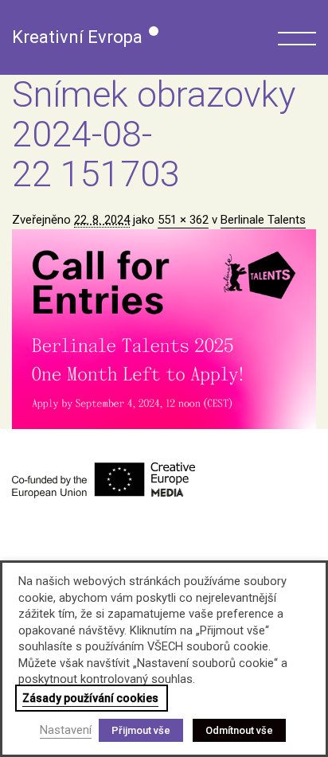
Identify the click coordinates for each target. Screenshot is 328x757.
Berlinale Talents (263, 220)
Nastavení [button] (66, 730)
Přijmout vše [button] (140, 730)
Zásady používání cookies (90, 698)
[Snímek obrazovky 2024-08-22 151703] (164, 329)
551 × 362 (183, 220)
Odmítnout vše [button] (239, 730)
